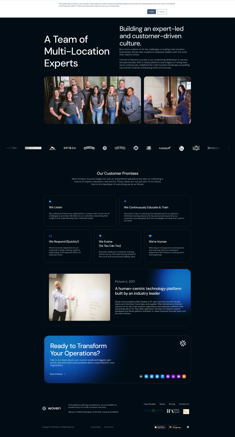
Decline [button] (162, 12)
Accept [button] (151, 12)
